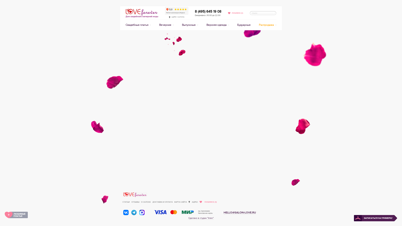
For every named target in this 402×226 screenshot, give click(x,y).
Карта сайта (180, 202)
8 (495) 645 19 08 (208, 11)
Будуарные (244, 25)
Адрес (195, 202)
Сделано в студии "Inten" (201, 218)
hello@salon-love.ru (240, 212)
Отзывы (135, 202)
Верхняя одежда (216, 25)
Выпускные (189, 25)
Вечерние (165, 25)
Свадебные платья (137, 25)
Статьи (126, 202)
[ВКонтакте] (126, 212)
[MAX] (142, 212)
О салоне (146, 202)
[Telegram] (134, 212)
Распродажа (266, 25)
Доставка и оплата (162, 202)
